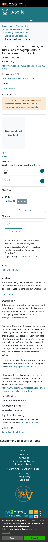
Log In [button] (33, 19)
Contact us (24, 457)
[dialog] (24, 530)
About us (24, 454)
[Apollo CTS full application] (24, 503)
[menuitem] (27, 19)
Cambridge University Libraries (18, 29)
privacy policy (31, 529)
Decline (12, 538)
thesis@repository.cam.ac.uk (14, 317)
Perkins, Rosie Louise (11, 269)
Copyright (24, 479)
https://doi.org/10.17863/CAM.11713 (18, 78)
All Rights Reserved (30, 422)
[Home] (14, 3)
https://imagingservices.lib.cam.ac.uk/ (21, 107)
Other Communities (19, 26)
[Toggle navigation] (42, 19)
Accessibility (24, 473)
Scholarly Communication (16, 32)
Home (4, 26)
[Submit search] (23, 19)
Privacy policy (24, 476)
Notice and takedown (24, 464)
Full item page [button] (24, 210)
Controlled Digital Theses (16, 35)
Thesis (4, 156)
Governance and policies (24, 461)
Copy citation (14, 231)
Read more (8, 294)
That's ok (34, 538)
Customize (6, 532)
